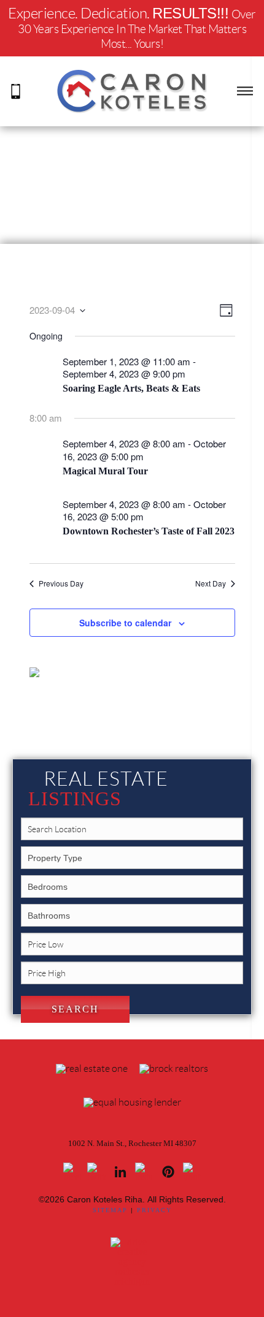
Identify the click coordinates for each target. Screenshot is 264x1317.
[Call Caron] (15, 90)
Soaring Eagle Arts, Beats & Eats (131, 388)
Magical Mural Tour (105, 471)
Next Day (210, 583)
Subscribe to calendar (125, 623)
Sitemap (110, 1210)
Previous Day (61, 583)
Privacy (154, 1210)
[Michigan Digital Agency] (132, 1261)
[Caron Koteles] (132, 90)
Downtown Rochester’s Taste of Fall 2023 (149, 531)
